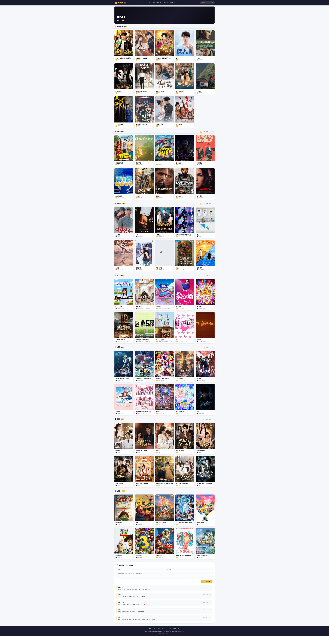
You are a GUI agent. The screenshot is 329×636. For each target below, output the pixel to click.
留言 (175, 2)
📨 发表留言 (206, 581)
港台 (210, 275)
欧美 (213, 275)
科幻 (213, 131)
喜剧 (207, 131)
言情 (207, 419)
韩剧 (207, 203)
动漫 (164, 2)
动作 (204, 131)
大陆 (207, 275)
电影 (154, 2)
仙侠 (213, 419)
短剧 (168, 2)
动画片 (171, 2)
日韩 (210, 347)
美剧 (210, 203)
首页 (150, 2)
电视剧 (157, 2)
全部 (201, 131)
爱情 (210, 131)
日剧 (213, 203)
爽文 (210, 419)
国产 (204, 203)
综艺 (161, 2)
